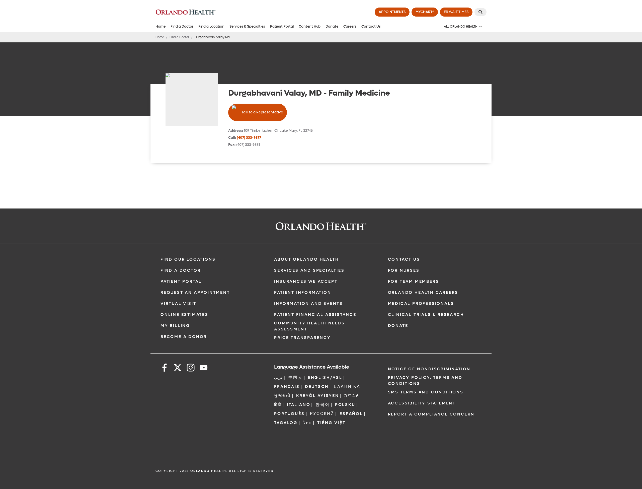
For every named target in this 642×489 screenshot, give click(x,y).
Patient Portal (282, 26)
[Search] (480, 12)
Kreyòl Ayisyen (317, 395)
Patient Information (302, 292)
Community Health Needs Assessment (309, 326)
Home (160, 26)
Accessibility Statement (422, 403)
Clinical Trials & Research (426, 314)
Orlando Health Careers (423, 292)
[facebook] (164, 368)
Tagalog (286, 422)
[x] (178, 368)
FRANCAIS (286, 386)
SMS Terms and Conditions (425, 392)
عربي (278, 377)
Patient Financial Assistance (315, 314)
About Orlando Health (306, 259)
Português (289, 413)
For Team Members (413, 281)
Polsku (345, 404)
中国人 (295, 377)
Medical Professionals (421, 303)
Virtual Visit (178, 303)
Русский (322, 413)
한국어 (322, 404)
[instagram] (191, 368)
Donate (332, 26)
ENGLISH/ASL (325, 377)
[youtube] (204, 368)
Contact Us (371, 26)
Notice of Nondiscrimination (429, 369)
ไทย (307, 422)
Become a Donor (183, 336)
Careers (349, 26)
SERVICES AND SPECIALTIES (309, 270)
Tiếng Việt (331, 422)
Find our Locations (187, 259)
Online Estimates (184, 314)
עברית (351, 395)
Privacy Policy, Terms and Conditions (425, 380)
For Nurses (404, 270)
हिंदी (278, 404)
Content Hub (309, 26)
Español (351, 413)
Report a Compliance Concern (431, 414)
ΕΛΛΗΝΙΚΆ (347, 386)
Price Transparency (302, 337)
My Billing (175, 325)
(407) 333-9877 (249, 137)
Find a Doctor (182, 26)
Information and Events (308, 303)
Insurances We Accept (305, 281)
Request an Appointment (195, 292)
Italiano (298, 404)
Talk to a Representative (262, 112)
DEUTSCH (317, 386)
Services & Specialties (247, 26)
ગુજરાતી (282, 395)
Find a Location (211, 26)
